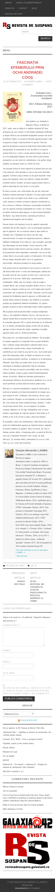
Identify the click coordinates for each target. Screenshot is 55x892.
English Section (13, 14)
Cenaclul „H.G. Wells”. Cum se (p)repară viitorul (22, 739)
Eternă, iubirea (9, 747)
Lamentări (13, 790)
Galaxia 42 (29, 720)
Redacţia (9, 8)
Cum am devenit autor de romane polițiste (27, 804)
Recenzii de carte (15, 566)
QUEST (6, 760)
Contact (23, 8)
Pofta (20, 809)
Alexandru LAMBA (33, 82)
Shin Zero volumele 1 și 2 (13, 771)
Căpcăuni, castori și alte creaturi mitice (18, 743)
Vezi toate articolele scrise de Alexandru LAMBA (32, 551)
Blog (34, 8)
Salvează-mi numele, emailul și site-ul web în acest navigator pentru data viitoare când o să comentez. (27, 691)
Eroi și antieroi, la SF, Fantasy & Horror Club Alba (23, 728)
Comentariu (12, 625)
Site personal (22, 555)
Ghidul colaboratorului (28, 3)
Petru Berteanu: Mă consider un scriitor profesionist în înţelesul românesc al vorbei (38, 591)
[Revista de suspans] (27, 25)
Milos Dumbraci (9, 809)
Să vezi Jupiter (9, 756)
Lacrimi (20, 786)
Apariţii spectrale (19, 583)
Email (7, 662)
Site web (8, 673)
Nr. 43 (34, 566)
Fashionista (21, 888)
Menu (6, 50)
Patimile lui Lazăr (10, 751)
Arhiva (8, 3)
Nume (7, 650)
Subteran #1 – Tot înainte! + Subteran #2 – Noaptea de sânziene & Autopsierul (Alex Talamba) (25, 765)
